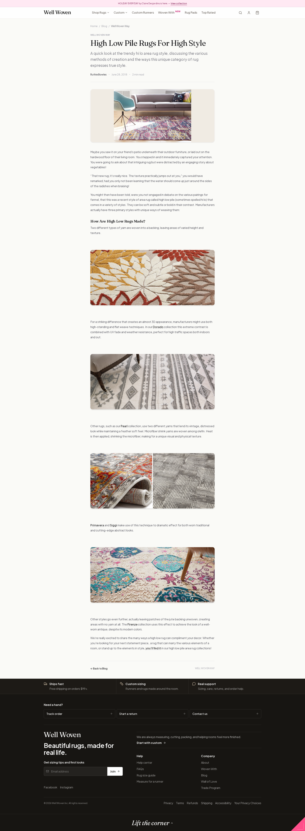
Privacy (168, 803)
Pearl (124, 426)
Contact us (199, 714)
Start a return (128, 714)
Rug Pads (191, 12)
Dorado (158, 327)
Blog (104, 26)
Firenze (132, 624)
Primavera (97, 525)
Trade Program (210, 788)
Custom (119, 12)
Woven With (169, 12)
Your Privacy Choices (247, 803)
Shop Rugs (99, 12)
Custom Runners (143, 12)
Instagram (66, 787)
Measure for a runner (150, 781)
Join (113, 771)
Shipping (206, 803)
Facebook (50, 787)
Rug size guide (146, 775)
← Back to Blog (98, 668)
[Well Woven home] (57, 12)
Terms (180, 803)
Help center (144, 762)
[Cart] (257, 13)
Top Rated (208, 12)
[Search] (240, 13)
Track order (54, 714)
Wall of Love (209, 781)
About (205, 762)
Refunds (192, 803)
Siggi (113, 525)
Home (94, 26)
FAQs (140, 769)
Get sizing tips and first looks (64, 762)
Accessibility (223, 803)
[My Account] (249, 13)
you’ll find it (153, 648)
